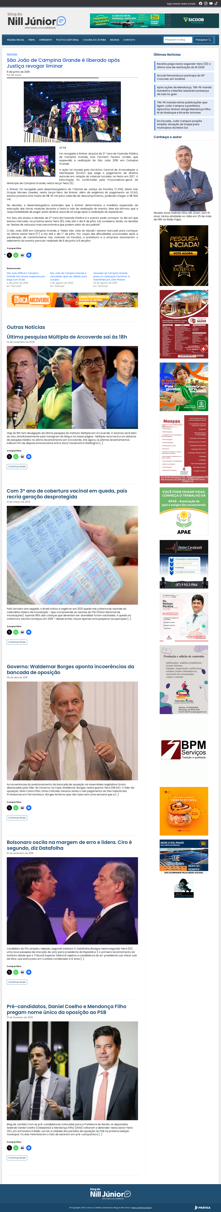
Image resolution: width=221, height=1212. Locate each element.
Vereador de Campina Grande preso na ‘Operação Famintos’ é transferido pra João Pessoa (111, 276)
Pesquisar (202, 40)
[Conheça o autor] (184, 177)
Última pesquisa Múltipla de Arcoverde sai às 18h (67, 336)
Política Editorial (67, 39)
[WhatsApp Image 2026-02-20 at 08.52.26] (184, 255)
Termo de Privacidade (141, 1207)
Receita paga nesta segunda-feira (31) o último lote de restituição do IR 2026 (184, 65)
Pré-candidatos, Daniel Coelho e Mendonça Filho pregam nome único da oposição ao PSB (66, 1009)
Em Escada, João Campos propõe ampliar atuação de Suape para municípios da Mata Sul (179, 124)
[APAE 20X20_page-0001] (184, 511)
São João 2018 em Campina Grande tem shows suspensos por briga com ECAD (26, 276)
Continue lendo (17, 466)
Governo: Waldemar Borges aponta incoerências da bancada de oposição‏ (70, 669)
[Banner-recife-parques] (184, 386)
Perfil (31, 39)
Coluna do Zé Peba (94, 39)
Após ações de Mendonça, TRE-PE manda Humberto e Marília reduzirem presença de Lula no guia (184, 91)
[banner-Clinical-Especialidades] (184, 449)
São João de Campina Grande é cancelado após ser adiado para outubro (68, 276)
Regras (114, 39)
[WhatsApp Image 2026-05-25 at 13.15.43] (184, 324)
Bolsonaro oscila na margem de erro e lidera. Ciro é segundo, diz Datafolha (69, 845)
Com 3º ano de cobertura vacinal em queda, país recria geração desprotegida (67, 493)
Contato (129, 39)
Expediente (45, 39)
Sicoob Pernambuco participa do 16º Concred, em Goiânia (181, 77)
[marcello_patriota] (184, 888)
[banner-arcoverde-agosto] (72, 300)
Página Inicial (15, 39)
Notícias (12, 54)
